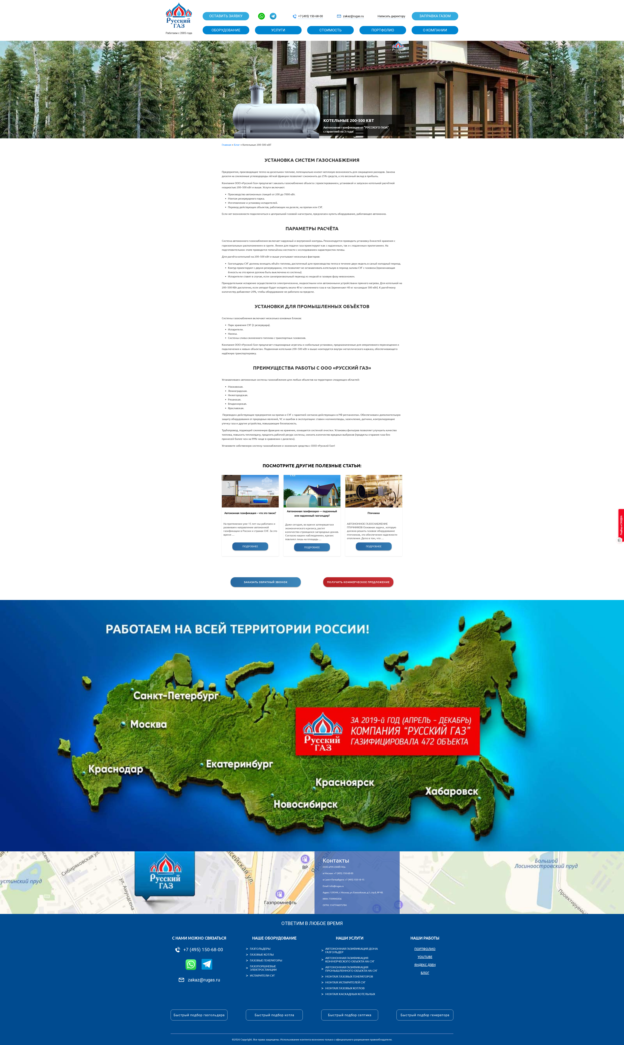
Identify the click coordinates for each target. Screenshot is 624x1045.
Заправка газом (435, 16)
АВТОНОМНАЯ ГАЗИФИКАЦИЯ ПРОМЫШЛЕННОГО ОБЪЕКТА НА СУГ (351, 968)
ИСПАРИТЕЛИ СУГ (262, 975)
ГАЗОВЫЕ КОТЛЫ (262, 954)
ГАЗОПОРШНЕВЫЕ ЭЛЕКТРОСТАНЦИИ (263, 968)
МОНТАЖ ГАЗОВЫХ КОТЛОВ (345, 988)
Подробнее (250, 546)
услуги (278, 30)
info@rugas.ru (336, 886)
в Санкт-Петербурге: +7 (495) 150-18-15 (343, 879)
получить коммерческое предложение (358, 582)
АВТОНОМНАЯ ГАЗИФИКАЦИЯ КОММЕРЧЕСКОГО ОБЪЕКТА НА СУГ (350, 959)
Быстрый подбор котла (274, 1015)
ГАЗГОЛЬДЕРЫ (260, 948)
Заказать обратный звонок (265, 582)
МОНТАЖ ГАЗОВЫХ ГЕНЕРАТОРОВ (349, 976)
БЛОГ (425, 973)
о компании (435, 30)
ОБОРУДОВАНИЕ (226, 30)
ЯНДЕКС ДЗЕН (425, 965)
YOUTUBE (425, 957)
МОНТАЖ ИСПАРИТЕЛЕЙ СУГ (345, 982)
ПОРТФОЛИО (425, 949)
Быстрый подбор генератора (425, 1015)
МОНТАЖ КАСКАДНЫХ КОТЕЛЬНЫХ (350, 994)
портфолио (382, 30)
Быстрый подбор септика (349, 1015)
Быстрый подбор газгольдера (199, 1015)
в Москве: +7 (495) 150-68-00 (338, 873)
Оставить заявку (225, 16)
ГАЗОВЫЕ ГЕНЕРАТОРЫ (266, 960)
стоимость (330, 30)
